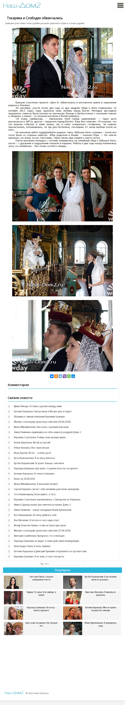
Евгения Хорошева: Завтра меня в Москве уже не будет (43, 411)
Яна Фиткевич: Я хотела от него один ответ (36, 520)
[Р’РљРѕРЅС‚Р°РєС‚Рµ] (52, 376)
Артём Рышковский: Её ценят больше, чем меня (39, 463)
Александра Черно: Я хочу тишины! (32, 546)
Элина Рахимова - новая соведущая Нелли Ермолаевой (42, 509)
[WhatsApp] (69, 376)
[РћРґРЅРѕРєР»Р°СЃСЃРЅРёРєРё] (56, 376)
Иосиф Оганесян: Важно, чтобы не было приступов (40, 525)
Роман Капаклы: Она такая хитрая (31, 447)
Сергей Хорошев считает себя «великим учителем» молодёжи (46, 489)
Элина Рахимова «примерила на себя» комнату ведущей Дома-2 (47, 432)
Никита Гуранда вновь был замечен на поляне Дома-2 (42, 504)
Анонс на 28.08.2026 (24, 478)
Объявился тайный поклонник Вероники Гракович (39, 416)
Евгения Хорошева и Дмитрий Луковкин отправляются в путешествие (50, 551)
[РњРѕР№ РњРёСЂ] (73, 376)
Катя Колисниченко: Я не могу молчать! (34, 458)
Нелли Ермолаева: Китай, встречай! (32, 442)
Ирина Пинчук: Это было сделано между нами (38, 406)
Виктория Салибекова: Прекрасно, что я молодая (39, 535)
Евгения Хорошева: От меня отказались (34, 473)
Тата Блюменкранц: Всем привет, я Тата (34, 494)
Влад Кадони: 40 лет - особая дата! (32, 452)
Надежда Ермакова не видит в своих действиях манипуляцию (46, 541)
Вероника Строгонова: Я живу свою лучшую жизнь (40, 437)
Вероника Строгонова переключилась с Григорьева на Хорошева (47, 499)
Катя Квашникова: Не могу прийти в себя (35, 515)
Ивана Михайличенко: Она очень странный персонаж (41, 427)
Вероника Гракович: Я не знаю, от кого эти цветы (39, 556)
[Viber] (64, 376)
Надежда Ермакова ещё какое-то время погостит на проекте (46, 468)
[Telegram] (60, 376)
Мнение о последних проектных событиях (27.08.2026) (42, 530)
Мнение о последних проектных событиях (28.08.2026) (42, 421)
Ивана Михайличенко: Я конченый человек (36, 484)
